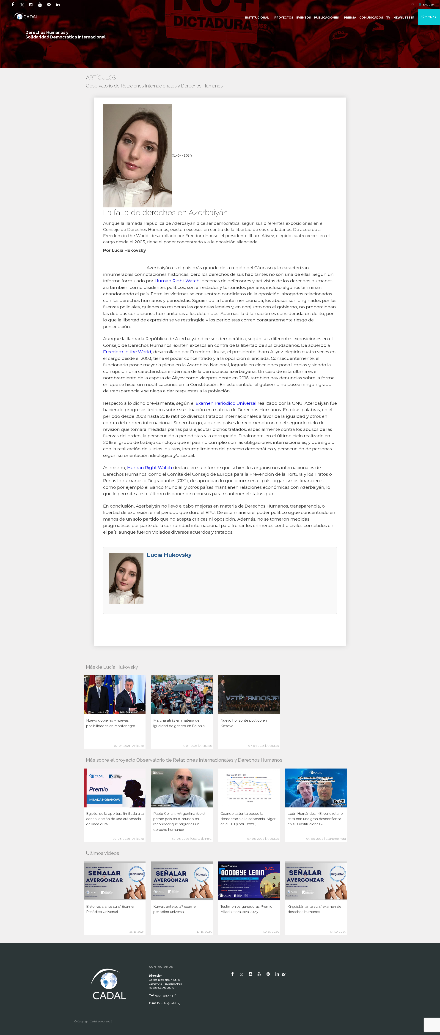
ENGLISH (428, 4)
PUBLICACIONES (326, 17)
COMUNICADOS (371, 17)
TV (388, 17)
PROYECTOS (283, 17)
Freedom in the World (127, 351)
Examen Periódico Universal (226, 403)
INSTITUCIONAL (257, 17)
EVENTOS (303, 17)
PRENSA (350, 17)
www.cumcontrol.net (9, 963)
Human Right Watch (177, 280)
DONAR (430, 17)
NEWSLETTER (403, 17)
